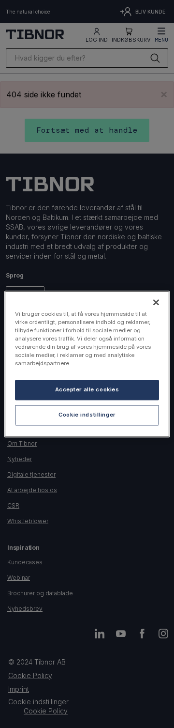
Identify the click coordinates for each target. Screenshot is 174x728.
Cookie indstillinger (86, 414)
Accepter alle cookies (87, 389)
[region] (87, 364)
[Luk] (156, 302)
